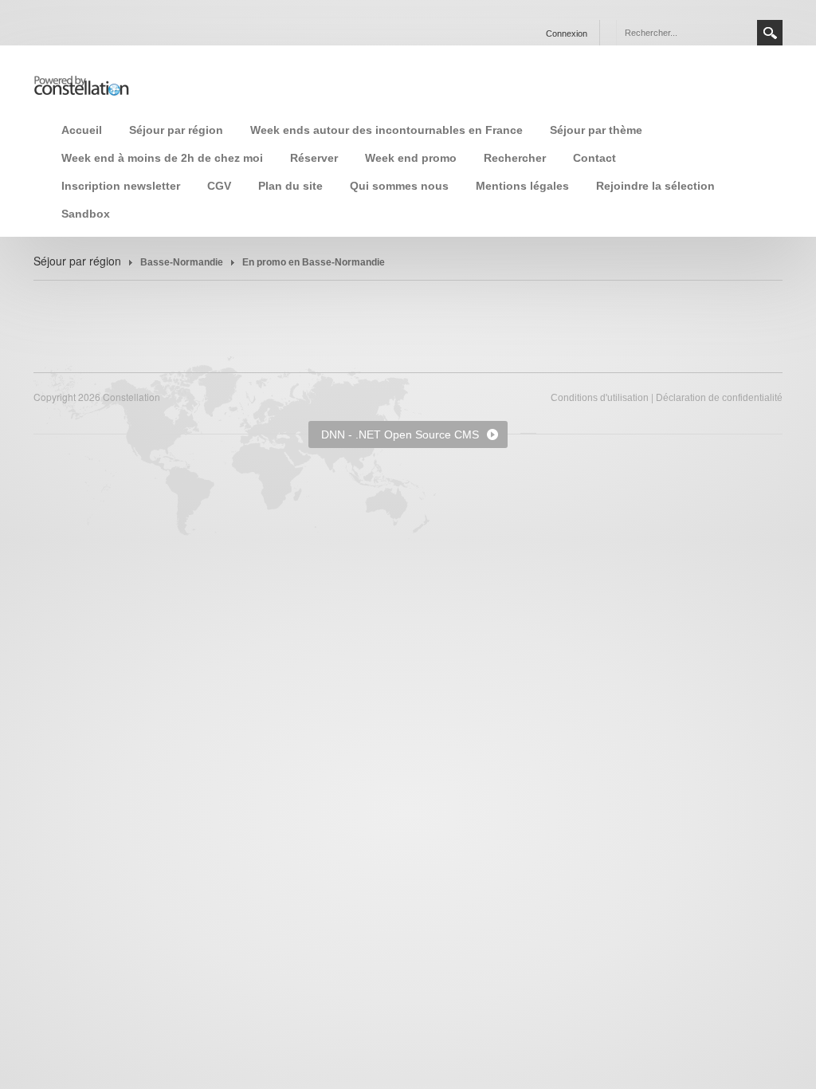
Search (770, 32)
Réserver (314, 157)
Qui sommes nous (399, 185)
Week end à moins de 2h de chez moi (162, 157)
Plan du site (290, 185)
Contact (594, 157)
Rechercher (515, 157)
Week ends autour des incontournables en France (386, 130)
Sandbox (85, 213)
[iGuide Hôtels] (81, 83)
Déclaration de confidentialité (719, 397)
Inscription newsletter (120, 185)
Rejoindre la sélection (655, 185)
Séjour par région (176, 130)
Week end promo (411, 157)
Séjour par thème (596, 130)
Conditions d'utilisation (600, 397)
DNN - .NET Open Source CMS (400, 434)
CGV (219, 185)
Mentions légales (522, 185)
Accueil (81, 130)
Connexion (566, 33)
